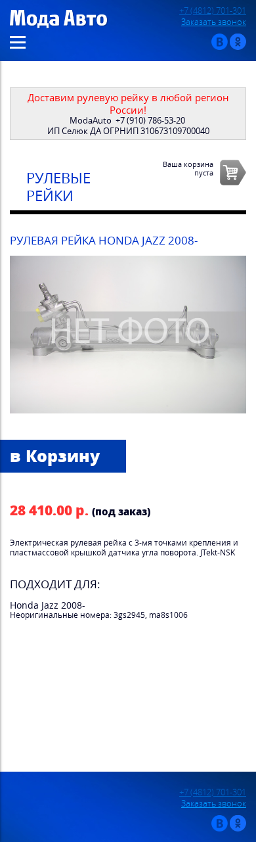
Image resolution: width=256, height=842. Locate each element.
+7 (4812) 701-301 (212, 10)
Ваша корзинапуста (188, 168)
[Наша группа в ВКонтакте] (219, 47)
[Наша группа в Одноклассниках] (238, 47)
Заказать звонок (213, 22)
